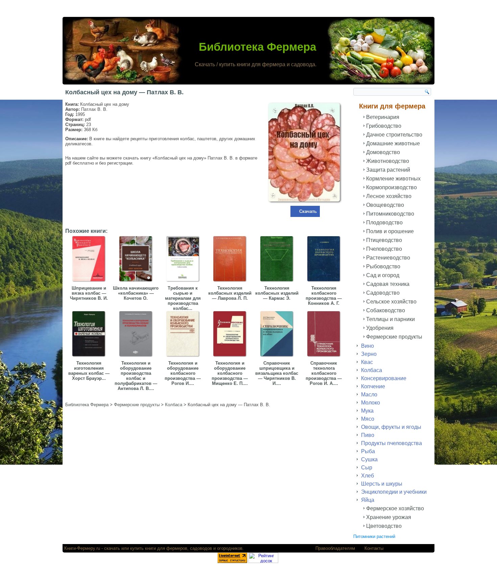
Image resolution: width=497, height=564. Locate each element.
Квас (367, 362)
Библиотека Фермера (257, 47)
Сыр (366, 467)
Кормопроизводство (391, 187)
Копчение (373, 386)
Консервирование (383, 378)
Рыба (368, 451)
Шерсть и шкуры (381, 484)
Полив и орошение (390, 231)
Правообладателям (335, 548)
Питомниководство (390, 214)
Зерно (369, 354)
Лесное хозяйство (388, 196)
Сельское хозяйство (391, 301)
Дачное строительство (394, 135)
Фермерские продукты (394, 337)
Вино (367, 346)
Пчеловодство (384, 249)
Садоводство (383, 293)
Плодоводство (384, 222)
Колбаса (371, 370)
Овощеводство (385, 205)
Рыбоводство (383, 266)
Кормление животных (393, 178)
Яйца (367, 500)
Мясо (367, 419)
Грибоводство (383, 126)
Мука (367, 411)
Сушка (369, 459)
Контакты (373, 548)
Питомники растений (374, 536)
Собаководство (385, 310)
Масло (369, 394)
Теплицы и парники (390, 319)
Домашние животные (393, 143)
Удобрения (380, 328)
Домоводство (383, 152)
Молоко (370, 403)
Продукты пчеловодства (391, 443)
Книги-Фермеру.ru (82, 548)
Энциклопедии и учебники (394, 492)
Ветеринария (382, 117)
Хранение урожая (388, 517)
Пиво (367, 435)
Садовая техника (387, 284)
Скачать (308, 211)
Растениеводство (388, 258)
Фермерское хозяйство (395, 508)
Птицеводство (384, 240)
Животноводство (387, 161)
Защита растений (388, 170)
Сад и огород (382, 275)
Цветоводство (384, 526)
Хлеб (367, 476)
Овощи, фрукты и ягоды (391, 427)
